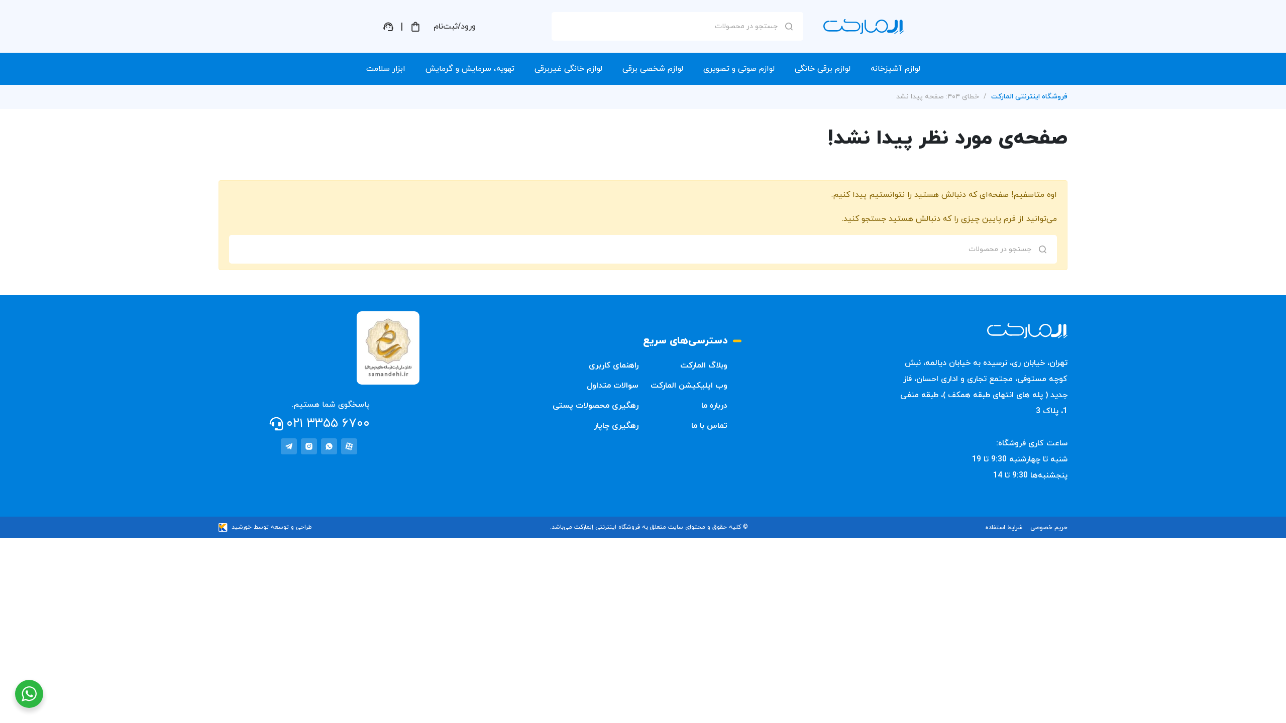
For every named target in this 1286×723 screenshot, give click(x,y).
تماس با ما (709, 425)
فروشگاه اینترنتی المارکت (1029, 96)
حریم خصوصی (1048, 528)
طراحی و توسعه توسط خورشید (272, 527)
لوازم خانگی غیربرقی (568, 68)
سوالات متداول (612, 385)
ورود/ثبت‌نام (455, 26)
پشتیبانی (388, 27)
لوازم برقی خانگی (822, 68)
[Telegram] (289, 446)
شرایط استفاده (1004, 528)
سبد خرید (415, 27)
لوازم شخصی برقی (652, 68)
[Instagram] (309, 446)
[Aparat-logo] (349, 446)
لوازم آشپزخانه (895, 68)
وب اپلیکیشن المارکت (689, 385)
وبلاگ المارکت (703, 365)
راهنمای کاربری (613, 365)
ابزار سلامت (385, 68)
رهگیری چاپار (616, 425)
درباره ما (714, 405)
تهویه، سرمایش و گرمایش (469, 68)
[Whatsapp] (329, 446)
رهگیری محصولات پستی (595, 405)
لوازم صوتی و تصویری (739, 68)
